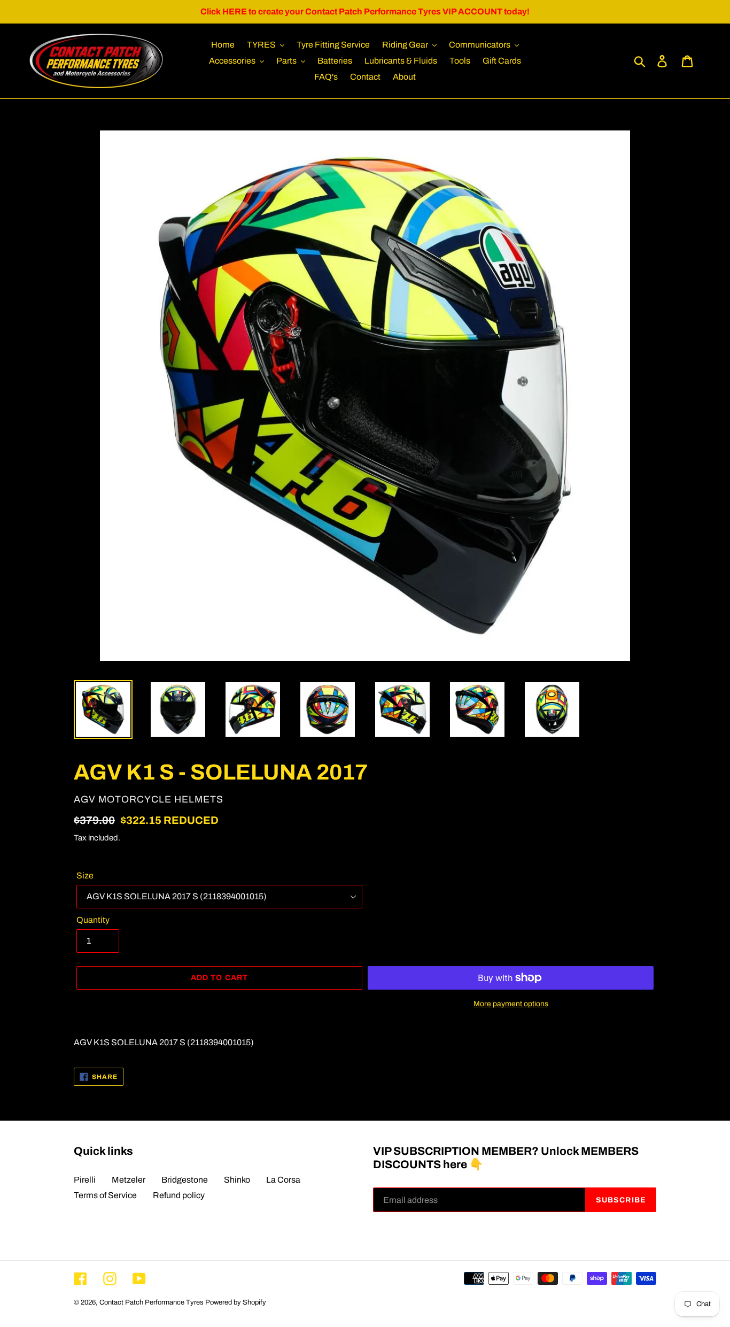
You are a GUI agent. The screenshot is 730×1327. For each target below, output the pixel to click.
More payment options (510, 1004)
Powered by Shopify (235, 1302)
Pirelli (85, 1179)
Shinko (237, 1179)
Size (85, 875)
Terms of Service (105, 1195)
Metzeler (128, 1179)
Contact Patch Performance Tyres (151, 1302)
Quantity (93, 919)
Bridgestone (184, 1179)
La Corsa (283, 1179)
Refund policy (179, 1195)
